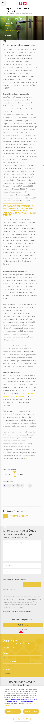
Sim (11, 473)
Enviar (32, 585)
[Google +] (9, 485)
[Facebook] (5, 485)
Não (21, 474)
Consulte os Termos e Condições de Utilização (17, 611)
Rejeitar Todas (12, 711)
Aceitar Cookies (31, 711)
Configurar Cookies (22, 719)
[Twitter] (13, 485)
